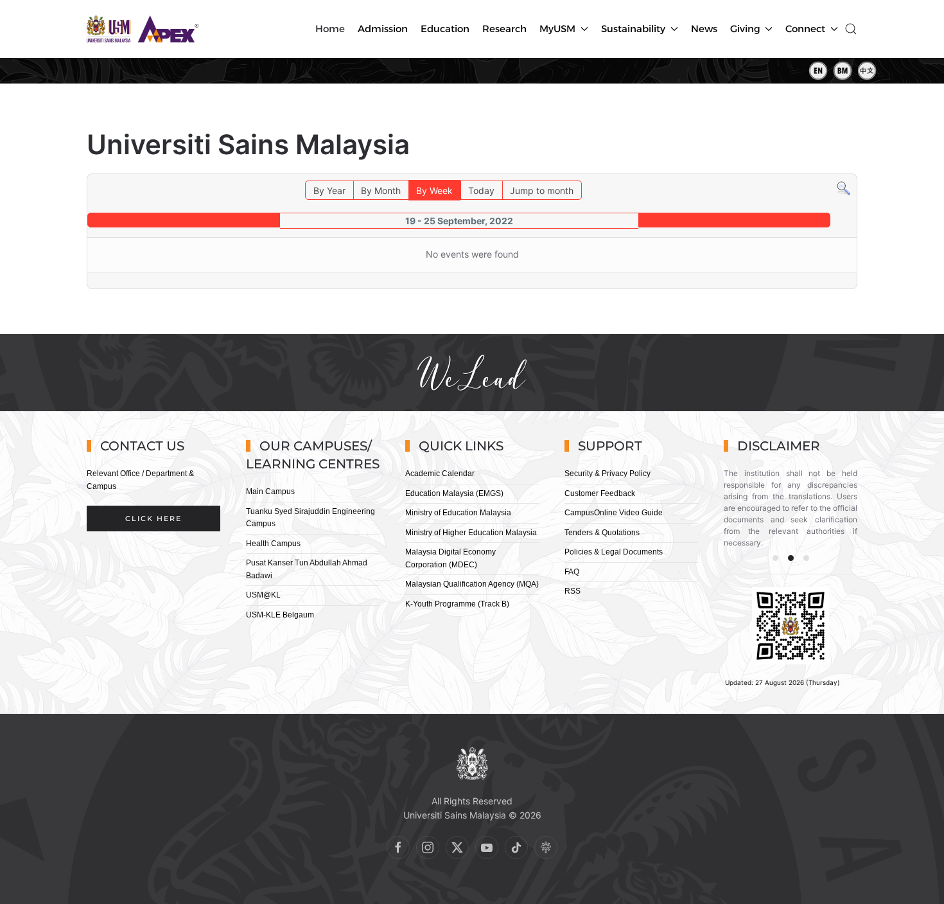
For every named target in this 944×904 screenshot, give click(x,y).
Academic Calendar (440, 473)
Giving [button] (745, 28)
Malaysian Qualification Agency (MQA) (472, 584)
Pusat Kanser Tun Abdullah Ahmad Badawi (306, 569)
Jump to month (541, 190)
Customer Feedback (599, 493)
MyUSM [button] (557, 28)
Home (330, 28)
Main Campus (270, 491)
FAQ (571, 571)
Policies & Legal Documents (613, 551)
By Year (329, 190)
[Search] (843, 187)
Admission (383, 28)
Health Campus (273, 543)
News (704, 28)
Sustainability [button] (633, 28)
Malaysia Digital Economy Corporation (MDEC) (450, 558)
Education (445, 28)
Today (481, 190)
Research (504, 28)
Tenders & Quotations (602, 532)
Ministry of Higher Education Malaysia (471, 532)
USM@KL (263, 594)
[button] (850, 29)
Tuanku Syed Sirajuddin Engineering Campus (310, 518)
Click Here (153, 518)
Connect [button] (805, 28)
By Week (434, 190)
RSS (572, 591)
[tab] (775, 558)
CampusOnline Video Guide (613, 512)
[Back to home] (144, 29)
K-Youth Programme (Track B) (457, 603)
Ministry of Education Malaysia (458, 512)
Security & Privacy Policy (607, 473)
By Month (381, 190)
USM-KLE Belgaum (280, 614)
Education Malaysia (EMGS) (454, 493)
